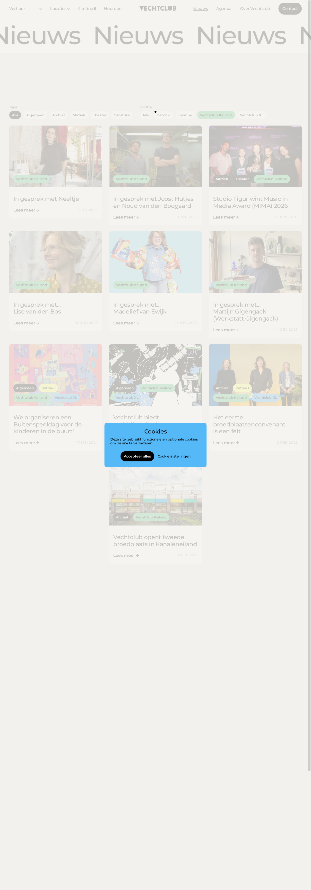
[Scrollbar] (309, 385)
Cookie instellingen (174, 456)
